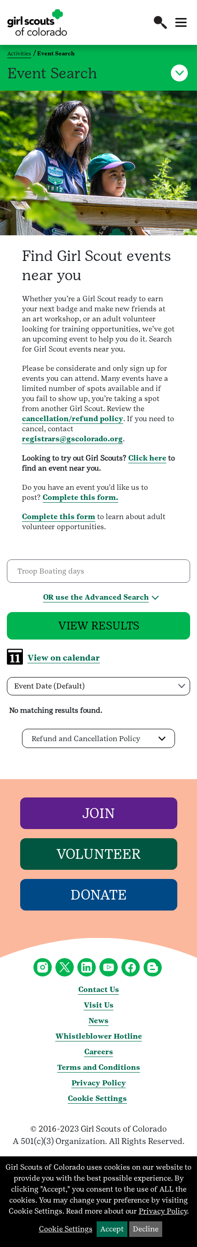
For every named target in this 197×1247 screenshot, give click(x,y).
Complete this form (58, 516)
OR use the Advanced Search (96, 597)
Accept (112, 1229)
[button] (160, 22)
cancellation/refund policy (72, 418)
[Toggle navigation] (181, 22)
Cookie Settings (97, 1098)
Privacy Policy (98, 1083)
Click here (147, 458)
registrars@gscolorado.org (72, 438)
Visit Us (99, 1005)
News (98, 1020)
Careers (98, 1051)
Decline (146, 1229)
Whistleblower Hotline (98, 1036)
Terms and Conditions (98, 1067)
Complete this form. (80, 497)
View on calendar (63, 657)
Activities (19, 53)
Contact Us (98, 989)
